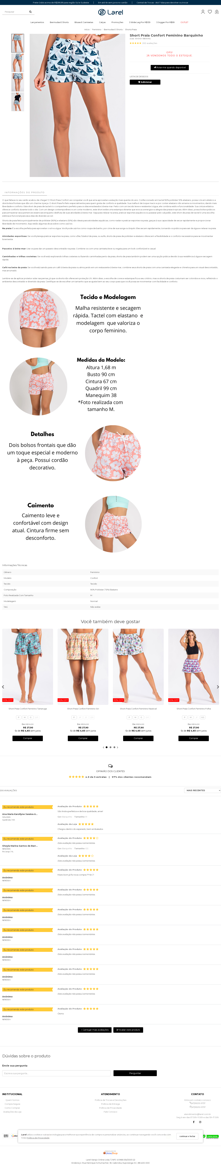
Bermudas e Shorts (59, 22)
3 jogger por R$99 (165, 22)
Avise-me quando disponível (171, 67)
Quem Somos (12, 1100)
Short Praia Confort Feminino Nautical (138, 708)
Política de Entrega (110, 1104)
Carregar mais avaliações (95, 1029)
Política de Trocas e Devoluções (110, 1100)
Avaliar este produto (129, 1029)
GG (36, 717)
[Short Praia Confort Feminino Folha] (193, 667)
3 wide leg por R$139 (139, 22)
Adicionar (146, 82)
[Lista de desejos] (211, 12)
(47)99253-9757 (198, 1103)
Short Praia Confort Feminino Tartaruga (28, 708)
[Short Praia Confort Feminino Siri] (83, 667)
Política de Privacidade (38, 1138)
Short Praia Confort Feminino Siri (83, 708)
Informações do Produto (25, 192)
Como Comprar (12, 1108)
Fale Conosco (110, 1112)
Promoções (117, 22)
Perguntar (135, 1073)
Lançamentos (37, 22)
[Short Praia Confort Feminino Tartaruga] (27, 667)
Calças (102, 22)
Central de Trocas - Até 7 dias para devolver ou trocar (162, 3)
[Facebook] (193, 1122)
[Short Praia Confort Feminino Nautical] (138, 667)
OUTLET (184, 22)
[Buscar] (30, 12)
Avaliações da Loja (12, 1112)
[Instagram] (200, 1122)
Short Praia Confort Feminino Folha (194, 708)
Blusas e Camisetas (84, 22)
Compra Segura (12, 1104)
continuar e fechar (187, 1136)
